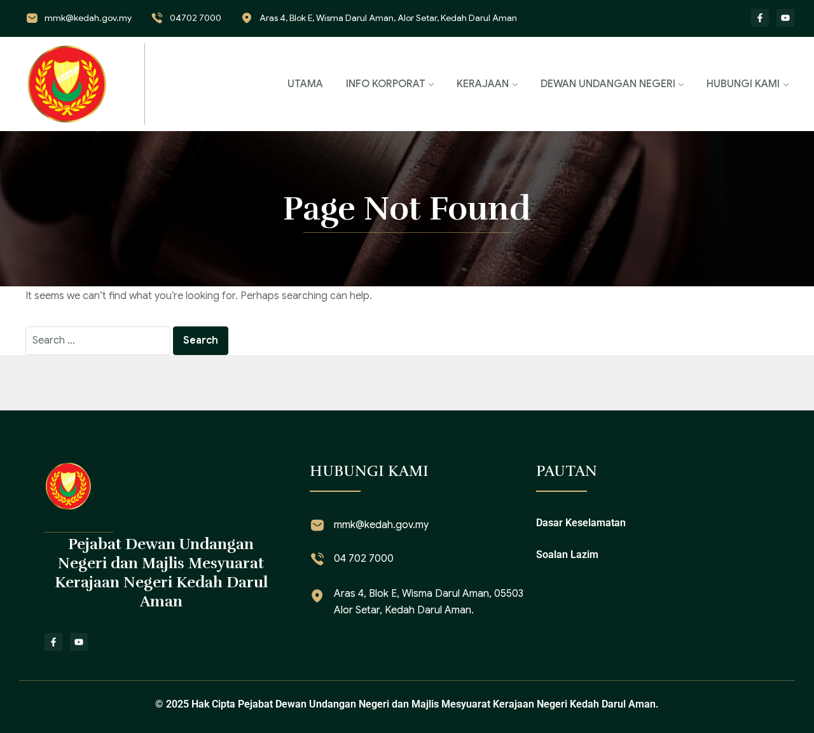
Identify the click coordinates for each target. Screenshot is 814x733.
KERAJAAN (483, 84)
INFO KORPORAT (385, 84)
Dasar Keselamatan (581, 523)
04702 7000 (195, 18)
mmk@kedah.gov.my (88, 18)
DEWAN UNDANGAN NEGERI (608, 84)
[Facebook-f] (760, 18)
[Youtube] (785, 18)
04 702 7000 (364, 558)
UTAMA (305, 84)
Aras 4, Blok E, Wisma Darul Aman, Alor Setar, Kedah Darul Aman (388, 18)
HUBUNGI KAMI (743, 84)
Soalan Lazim (567, 554)
